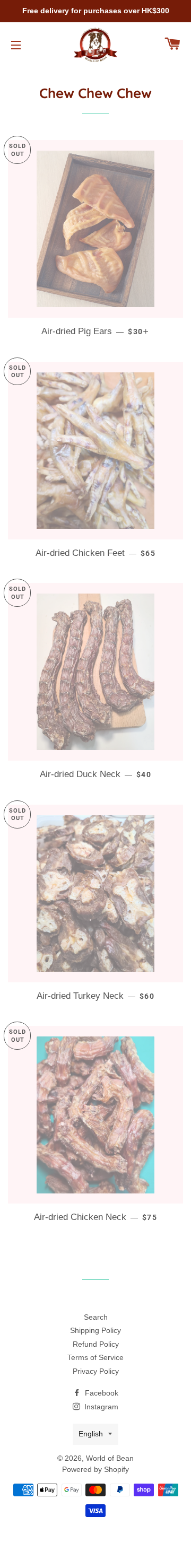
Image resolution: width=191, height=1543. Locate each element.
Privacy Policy (96, 1371)
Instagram (100, 1406)
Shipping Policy (95, 1330)
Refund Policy (96, 1344)
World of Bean (110, 1458)
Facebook (100, 1393)
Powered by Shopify (95, 1469)
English (91, 1433)
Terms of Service (95, 1357)
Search (96, 1317)
